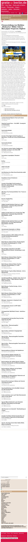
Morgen (3, 7)
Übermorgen (10, 7)
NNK (4, 105)
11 (2, 484)
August (17, 7)
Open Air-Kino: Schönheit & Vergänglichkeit (12, 330)
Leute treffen (4, 511)
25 (2, 486)
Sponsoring (21, 533)
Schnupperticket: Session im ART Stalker (11, 305)
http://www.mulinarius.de (9, 108)
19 (3, 485)
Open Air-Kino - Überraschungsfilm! (10, 325)
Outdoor (3, 517)
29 (7, 486)
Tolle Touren (3, 494)
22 (7, 485)
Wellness (3, 513)
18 (2, 485)
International (4, 507)
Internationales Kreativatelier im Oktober (11, 229)
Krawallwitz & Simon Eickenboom (9, 177)
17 (1, 485)
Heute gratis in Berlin (19, 5)
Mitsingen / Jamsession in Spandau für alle (12, 300)
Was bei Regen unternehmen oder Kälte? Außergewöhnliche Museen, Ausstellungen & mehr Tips (13, 250)
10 (1, 484)
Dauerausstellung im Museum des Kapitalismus (13, 350)
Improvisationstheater (7, 130)
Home (3, 19)
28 (6, 486)
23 (8, 485)
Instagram (20, 13)
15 (7, 484)
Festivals (3, 495)
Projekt (12, 12)
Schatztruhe (3, 514)
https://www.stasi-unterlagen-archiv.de (12, 110)
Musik (2, 508)
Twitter (23, 13)
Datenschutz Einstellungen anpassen (9, 538)
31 (1, 487)
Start (2, 5)
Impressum (3, 535)
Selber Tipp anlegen (5, 12)
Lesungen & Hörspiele (6, 502)
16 (8, 484)
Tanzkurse (3, 521)
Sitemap (15, 535)
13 (5, 484)
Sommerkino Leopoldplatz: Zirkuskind (10, 155)
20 (5, 485)
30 (8, 486)
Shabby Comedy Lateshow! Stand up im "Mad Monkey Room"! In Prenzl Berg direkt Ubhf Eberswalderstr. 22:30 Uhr (12, 222)
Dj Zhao (3, 161)
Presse (8, 533)
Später (10, 9)
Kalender (7, 19)
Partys (2, 520)
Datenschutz (9, 535)
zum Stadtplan (18, 31)
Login (25, 12)
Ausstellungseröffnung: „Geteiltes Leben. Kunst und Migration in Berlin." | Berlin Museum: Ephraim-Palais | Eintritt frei (14, 279)
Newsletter (16, 9)
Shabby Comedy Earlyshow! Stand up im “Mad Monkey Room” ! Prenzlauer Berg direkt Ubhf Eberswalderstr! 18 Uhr (12, 206)
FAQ (16, 12)
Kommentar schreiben (12, 113)
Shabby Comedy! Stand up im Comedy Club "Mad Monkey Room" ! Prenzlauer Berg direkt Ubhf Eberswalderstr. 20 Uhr (13, 214)
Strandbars (3, 516)
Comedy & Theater (5, 505)
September (4, 9)
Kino (2, 499)
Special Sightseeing (5, 493)
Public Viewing (4, 504)
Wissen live (3, 510)
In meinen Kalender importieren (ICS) (3, 21)
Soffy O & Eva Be (5, 166)
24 (1, 486)
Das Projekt (3, 533)
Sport (2, 519)
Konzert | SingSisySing (7, 198)
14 (6, 484)
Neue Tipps (8, 5)
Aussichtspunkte (5, 496)
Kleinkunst (3, 506)
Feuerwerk (3, 498)
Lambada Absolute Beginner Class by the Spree (13, 117)
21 (6, 485)
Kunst (7, 44)
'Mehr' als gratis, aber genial (7, 523)
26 (3, 486)
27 (5, 486)
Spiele (2, 518)
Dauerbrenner (5, 11)
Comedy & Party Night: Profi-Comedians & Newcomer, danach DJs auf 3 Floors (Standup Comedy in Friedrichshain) (12, 185)
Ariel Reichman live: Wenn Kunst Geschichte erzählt (14, 172)
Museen (3, 500)
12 (3, 484)
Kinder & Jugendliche (5, 512)
